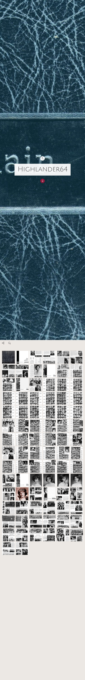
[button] (3, 677)
